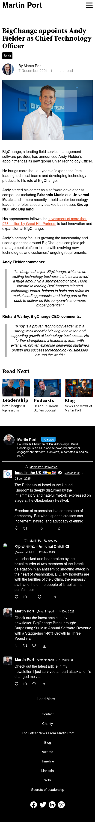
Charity (47, 723)
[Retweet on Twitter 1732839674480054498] (26, 684)
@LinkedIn (40, 638)
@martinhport (45, 611)
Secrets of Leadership (47, 789)
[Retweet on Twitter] (26, 466)
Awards (47, 751)
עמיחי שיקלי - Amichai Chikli (39, 546)
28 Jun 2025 (23, 478)
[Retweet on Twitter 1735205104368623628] (26, 646)
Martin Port (24, 611)
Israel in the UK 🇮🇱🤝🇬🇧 (35, 472)
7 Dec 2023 (65, 660)
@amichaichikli (24, 552)
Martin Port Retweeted (43, 467)
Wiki (47, 779)
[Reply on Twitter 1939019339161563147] (17, 528)
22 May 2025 (47, 552)
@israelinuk (72, 473)
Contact (47, 713)
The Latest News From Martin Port (48, 732)
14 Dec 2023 (66, 611)
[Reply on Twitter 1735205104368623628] (17, 646)
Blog (47, 742)
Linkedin (47, 770)
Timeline (47, 761)
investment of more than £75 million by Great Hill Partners (44, 221)
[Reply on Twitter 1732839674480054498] (17, 684)
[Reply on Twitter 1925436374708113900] (17, 597)
